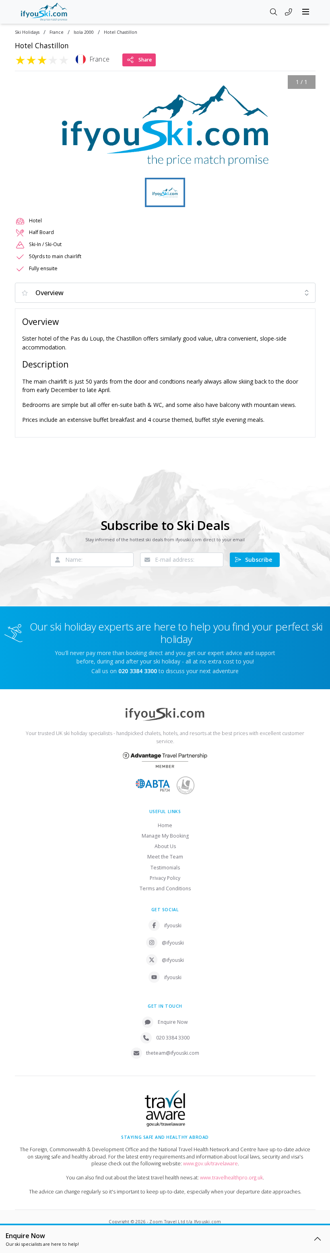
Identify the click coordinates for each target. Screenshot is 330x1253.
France (57, 32)
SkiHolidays (27, 32)
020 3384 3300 (173, 1037)
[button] (165, 125)
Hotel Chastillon (120, 32)
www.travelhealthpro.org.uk (231, 1177)
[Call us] (288, 12)
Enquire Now (173, 1022)
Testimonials (165, 867)
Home (165, 825)
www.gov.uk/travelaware (210, 1163)
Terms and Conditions (165, 888)
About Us (165, 846)
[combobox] (165, 293)
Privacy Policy (165, 878)
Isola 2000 (84, 32)
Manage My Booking (165, 835)
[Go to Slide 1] (165, 192)
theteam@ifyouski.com (172, 1053)
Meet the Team (165, 856)
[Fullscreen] (304, 164)
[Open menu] (305, 11)
